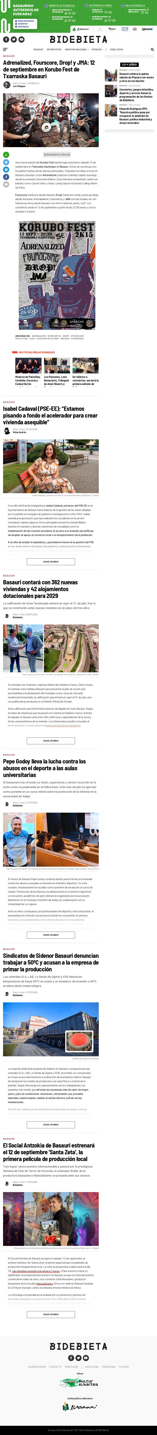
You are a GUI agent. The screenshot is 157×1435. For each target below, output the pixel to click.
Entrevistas (54, 49)
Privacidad (109, 1367)
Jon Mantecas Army (48, 339)
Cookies (124, 1367)
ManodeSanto (44, 1283)
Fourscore (78, 336)
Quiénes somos (37, 1367)
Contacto (55, 1367)
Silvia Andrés (19, 432)
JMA (33, 339)
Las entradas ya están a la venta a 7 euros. (36, 1270)
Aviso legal (92, 1367)
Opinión (96, 49)
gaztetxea (22, 339)
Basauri (38, 49)
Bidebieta (18, 617)
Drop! (66, 336)
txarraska (78, 339)
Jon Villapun (19, 86)
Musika (65, 339)
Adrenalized (39, 336)
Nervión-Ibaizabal (76, 49)
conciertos (55, 336)
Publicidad (116, 49)
